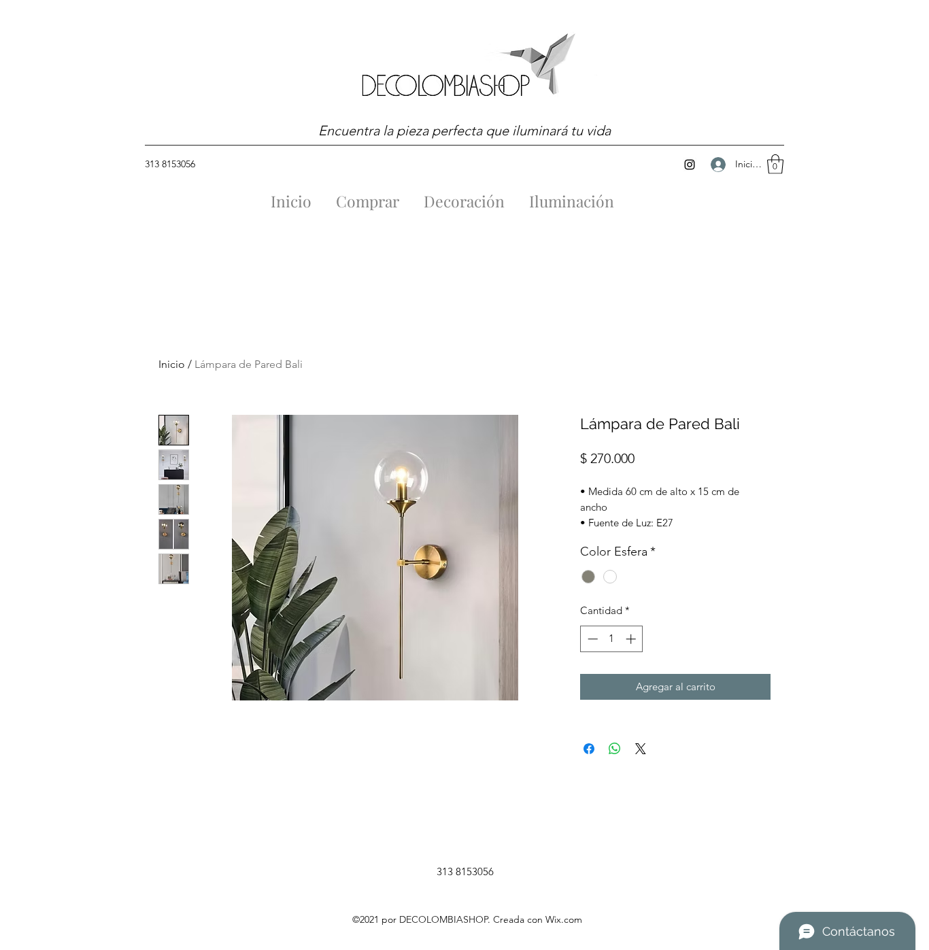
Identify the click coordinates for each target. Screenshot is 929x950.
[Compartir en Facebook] (589, 749)
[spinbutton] (612, 638)
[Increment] (632, 638)
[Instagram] (689, 164)
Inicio (171, 364)
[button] (775, 164)
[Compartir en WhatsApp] (615, 749)
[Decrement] (591, 638)
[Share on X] (640, 749)
